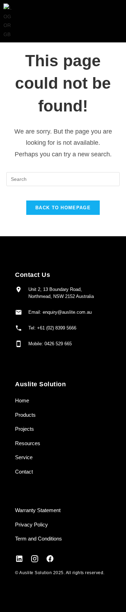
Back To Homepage (63, 207)
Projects (24, 429)
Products (25, 415)
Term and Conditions (38, 539)
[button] (102, 21)
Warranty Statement (38, 510)
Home (22, 400)
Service (24, 457)
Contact (24, 472)
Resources (27, 443)
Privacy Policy (31, 525)
